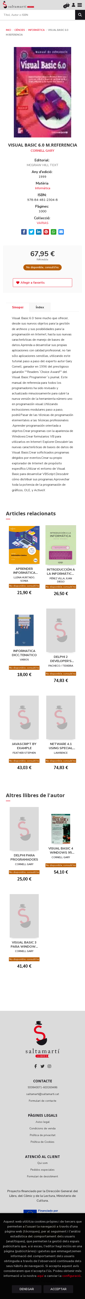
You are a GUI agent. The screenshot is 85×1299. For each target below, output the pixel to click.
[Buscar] (80, 15)
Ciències (20, 30)
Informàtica (36, 30)
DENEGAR (27, 1289)
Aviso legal (43, 1122)
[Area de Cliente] (73, 5)
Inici (8, 30)
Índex (40, 307)
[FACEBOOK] (36, 1066)
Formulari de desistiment (42, 1176)
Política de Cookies (42, 1142)
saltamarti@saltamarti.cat (42, 1094)
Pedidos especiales (42, 1170)
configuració (71, 1276)
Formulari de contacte (42, 1101)
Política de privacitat (42, 1135)
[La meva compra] (67, 5)
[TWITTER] (42, 1066)
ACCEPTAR (58, 1289)
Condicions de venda (42, 1128)
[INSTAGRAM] (49, 1066)
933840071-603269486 (42, 1087)
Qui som (42, 1163)
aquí (40, 1276)
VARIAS (42, 223)
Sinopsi (17, 307)
